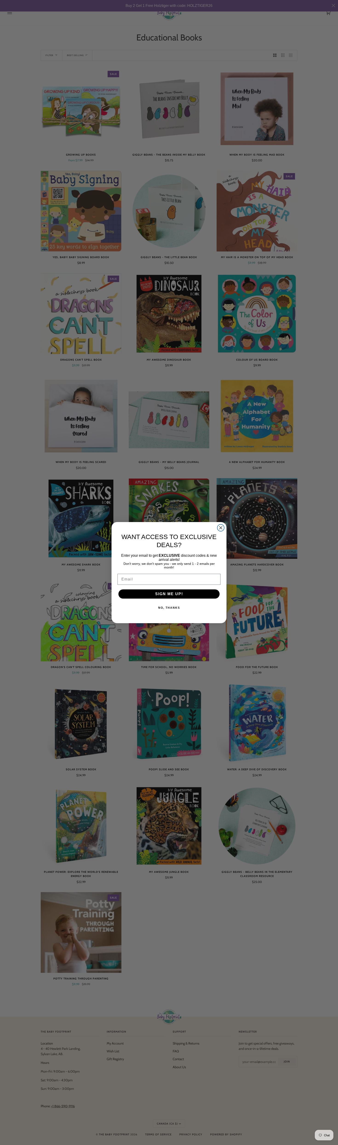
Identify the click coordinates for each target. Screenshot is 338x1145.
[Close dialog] (220, 527)
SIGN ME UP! (169, 594)
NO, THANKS (169, 607)
